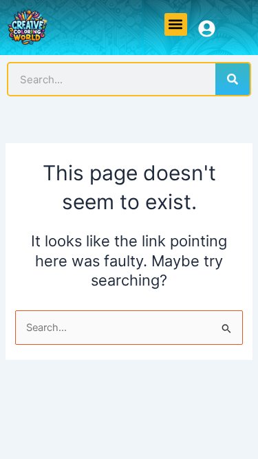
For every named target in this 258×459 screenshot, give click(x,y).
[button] (175, 24)
